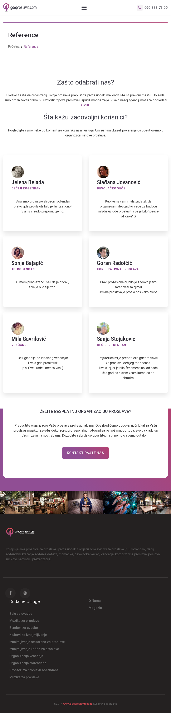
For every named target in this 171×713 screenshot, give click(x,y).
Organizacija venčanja (26, 656)
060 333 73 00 (156, 8)
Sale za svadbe (20, 614)
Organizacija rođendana (27, 663)
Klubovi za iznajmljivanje (28, 635)
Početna (14, 46)
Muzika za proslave (24, 621)
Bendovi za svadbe (23, 628)
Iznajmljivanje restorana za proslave (37, 642)
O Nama (95, 601)
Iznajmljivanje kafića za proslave (34, 649)
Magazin (95, 608)
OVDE (85, 105)
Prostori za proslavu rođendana (34, 670)
